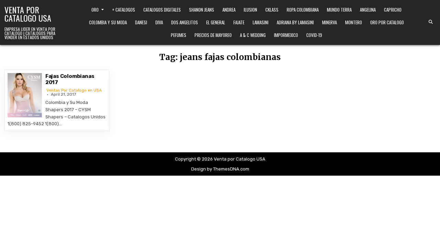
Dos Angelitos (184, 22)
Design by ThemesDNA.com (220, 169)
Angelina (368, 9)
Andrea (228, 9)
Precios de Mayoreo (213, 35)
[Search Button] (430, 21)
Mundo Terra (339, 9)
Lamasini (260, 22)
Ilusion (250, 9)
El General (215, 22)
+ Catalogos (123, 9)
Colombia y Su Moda (108, 22)
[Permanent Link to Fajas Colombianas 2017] (25, 95)
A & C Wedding (253, 35)
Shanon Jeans (201, 9)
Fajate (238, 22)
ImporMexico (286, 35)
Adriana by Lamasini (295, 22)
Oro (95, 9)
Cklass (271, 9)
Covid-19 (314, 35)
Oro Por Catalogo (387, 22)
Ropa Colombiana (303, 9)
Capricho (393, 9)
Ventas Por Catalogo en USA (74, 90)
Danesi (141, 22)
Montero (353, 22)
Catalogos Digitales (162, 9)
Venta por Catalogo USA (27, 13)
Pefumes (178, 35)
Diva (159, 22)
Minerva (329, 22)
